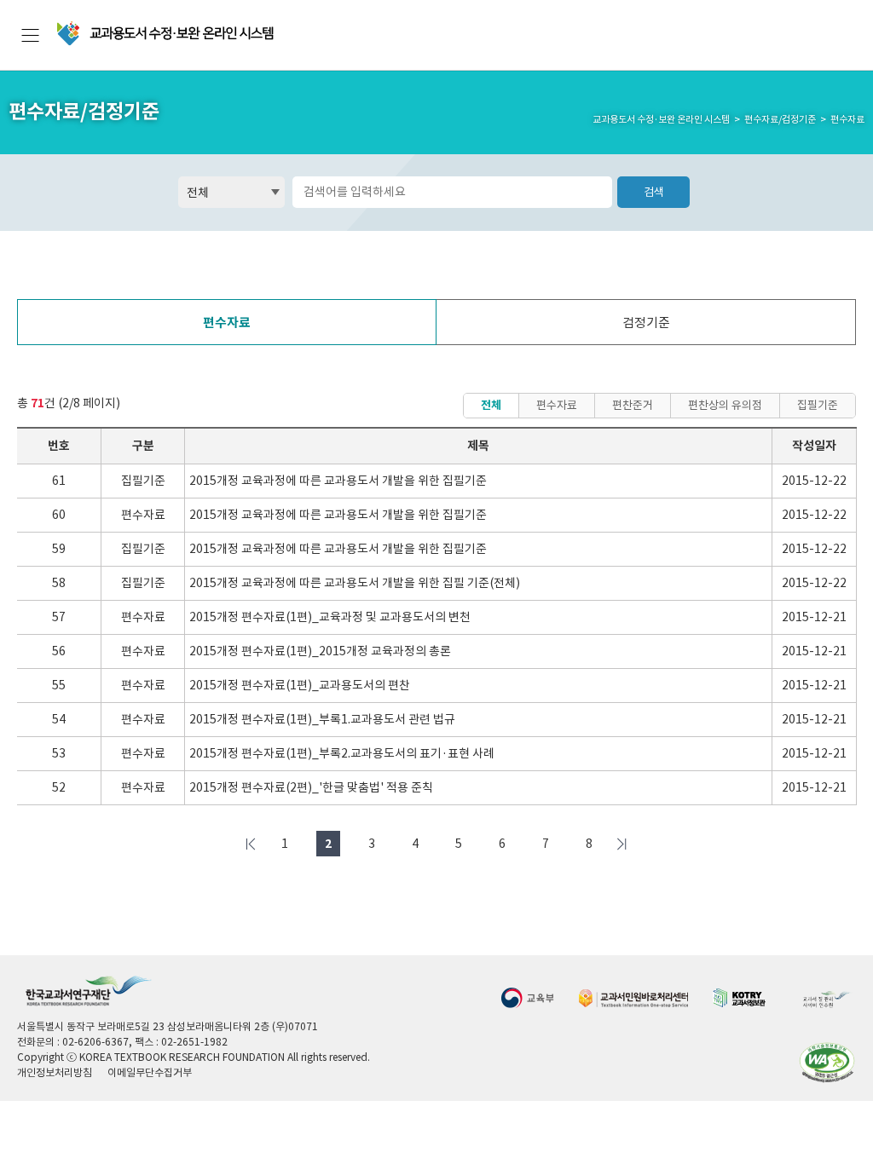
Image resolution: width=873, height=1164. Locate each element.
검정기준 (646, 322)
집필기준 (817, 405)
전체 (491, 405)
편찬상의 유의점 (725, 405)
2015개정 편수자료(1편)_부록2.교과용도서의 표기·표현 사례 (341, 753)
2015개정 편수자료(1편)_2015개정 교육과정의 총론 (320, 651)
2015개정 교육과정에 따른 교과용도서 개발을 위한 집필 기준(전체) (354, 583)
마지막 (622, 843)
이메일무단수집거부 (149, 1072)
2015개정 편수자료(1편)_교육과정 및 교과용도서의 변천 (330, 617)
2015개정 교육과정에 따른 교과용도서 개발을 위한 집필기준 (338, 480)
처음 (251, 843)
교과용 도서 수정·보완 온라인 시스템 (166, 33)
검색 (654, 192)
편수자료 (227, 322)
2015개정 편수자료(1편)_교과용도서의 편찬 (299, 685)
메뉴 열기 (30, 35)
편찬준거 (632, 405)
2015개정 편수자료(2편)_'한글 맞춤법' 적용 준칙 (311, 787)
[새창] (527, 997)
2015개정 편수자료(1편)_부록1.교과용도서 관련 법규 (322, 719)
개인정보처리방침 (54, 1072)
